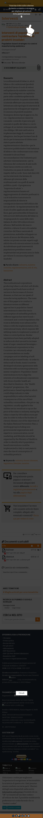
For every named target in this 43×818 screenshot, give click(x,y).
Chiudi (21, 693)
